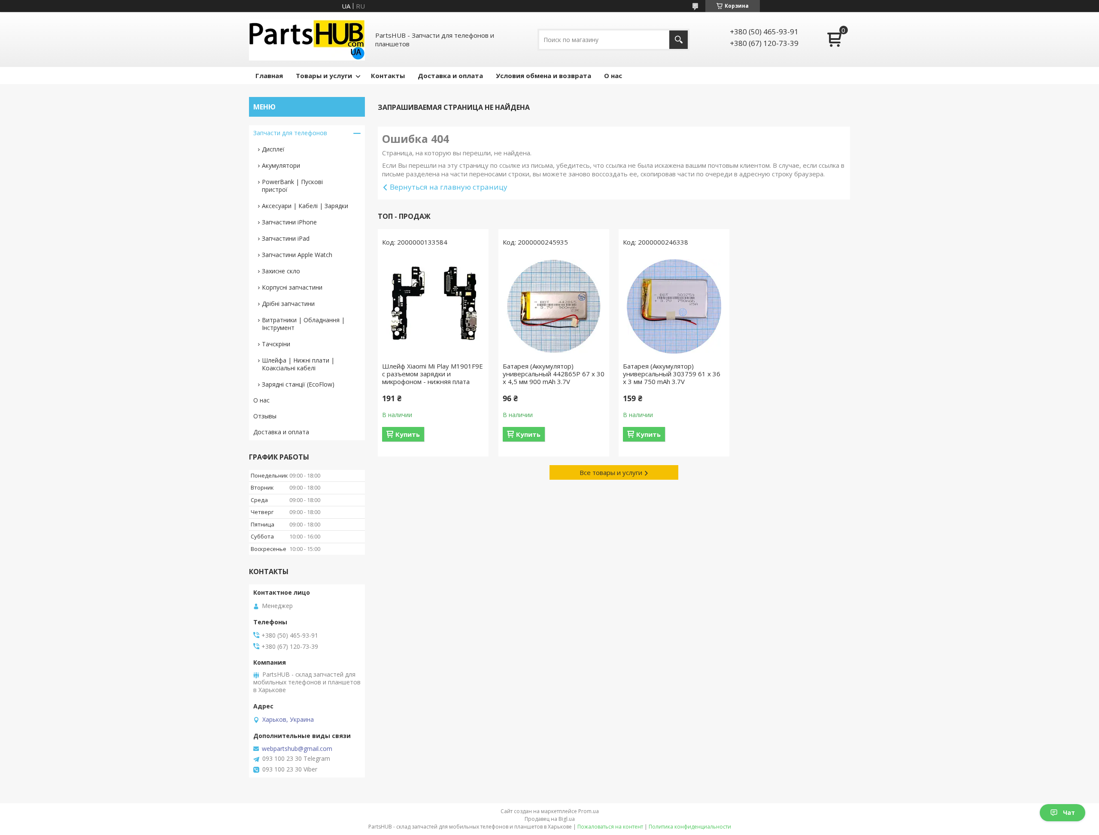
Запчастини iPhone (289, 222)
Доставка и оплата (450, 75)
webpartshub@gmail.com (297, 749)
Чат (1069, 812)
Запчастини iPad (286, 238)
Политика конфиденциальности (690, 826)
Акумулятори (281, 165)
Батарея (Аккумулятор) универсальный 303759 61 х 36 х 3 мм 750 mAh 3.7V (671, 373)
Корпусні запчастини (292, 287)
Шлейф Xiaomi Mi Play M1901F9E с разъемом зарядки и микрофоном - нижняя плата (432, 373)
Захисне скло (281, 271)
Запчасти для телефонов (290, 133)
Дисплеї (273, 149)
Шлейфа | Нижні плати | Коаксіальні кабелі (298, 364)
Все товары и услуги (611, 472)
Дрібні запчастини (288, 304)
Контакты (388, 75)
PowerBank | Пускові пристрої (292, 186)
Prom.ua (588, 811)
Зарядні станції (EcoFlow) (298, 384)
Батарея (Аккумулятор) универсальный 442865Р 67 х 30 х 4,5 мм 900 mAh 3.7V (553, 373)
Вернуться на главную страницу (448, 187)
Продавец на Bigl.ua (550, 819)
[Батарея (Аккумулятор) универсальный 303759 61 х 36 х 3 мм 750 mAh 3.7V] (674, 306)
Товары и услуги (324, 75)
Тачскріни (276, 344)
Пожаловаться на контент (610, 826)
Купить (407, 434)
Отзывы (264, 416)
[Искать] (678, 39)
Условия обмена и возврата (543, 75)
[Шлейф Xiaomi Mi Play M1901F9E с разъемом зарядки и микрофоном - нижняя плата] (433, 306)
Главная (269, 75)
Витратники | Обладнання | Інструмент (303, 324)
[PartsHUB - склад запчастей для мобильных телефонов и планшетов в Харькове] (307, 39)
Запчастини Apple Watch (297, 255)
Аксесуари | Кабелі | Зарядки (305, 206)
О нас (613, 75)
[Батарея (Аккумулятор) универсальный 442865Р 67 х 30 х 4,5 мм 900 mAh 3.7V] (554, 306)
